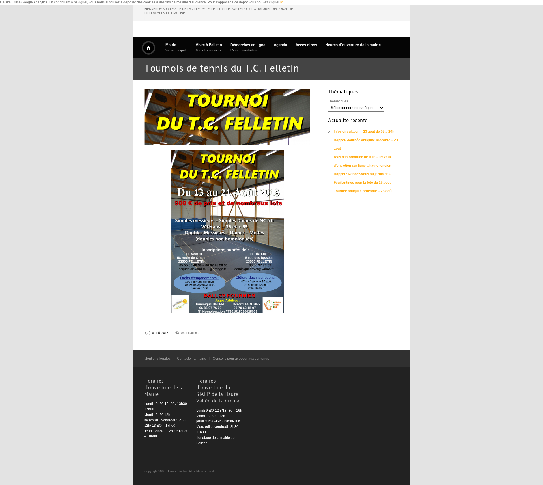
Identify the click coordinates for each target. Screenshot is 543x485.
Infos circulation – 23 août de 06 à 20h (364, 132)
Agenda (280, 45)
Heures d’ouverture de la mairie (353, 45)
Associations (190, 332)
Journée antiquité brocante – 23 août (363, 191)
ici (282, 2)
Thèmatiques (338, 101)
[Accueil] (148, 48)
